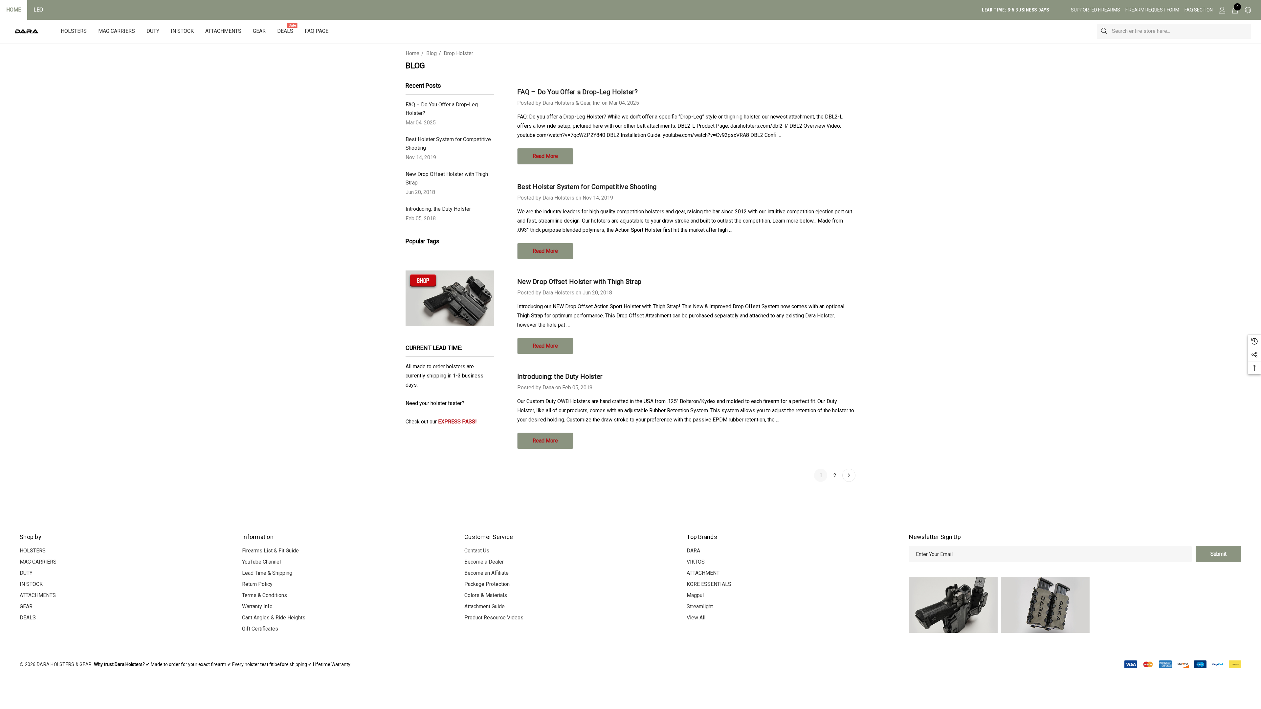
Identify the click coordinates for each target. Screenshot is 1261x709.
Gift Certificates (260, 629)
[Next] (848, 475)
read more (545, 156)
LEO (38, 10)
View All (696, 617)
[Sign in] (1221, 9)
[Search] (1104, 31)
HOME (13, 10)
